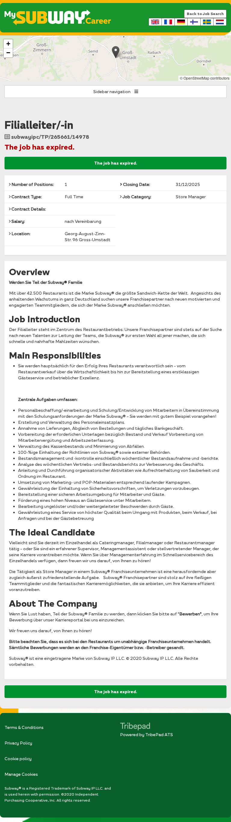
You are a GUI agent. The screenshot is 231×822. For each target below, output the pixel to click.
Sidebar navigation (112, 91)
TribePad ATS (159, 734)
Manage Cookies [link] (21, 774)
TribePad (135, 727)
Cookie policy (18, 758)
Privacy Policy (18, 742)
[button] (115, 52)
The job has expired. (115, 163)
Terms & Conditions (24, 727)
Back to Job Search (205, 13)
